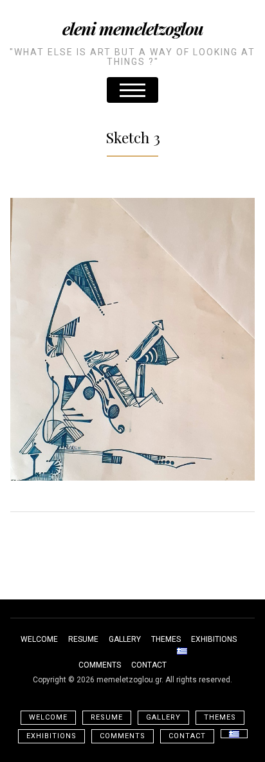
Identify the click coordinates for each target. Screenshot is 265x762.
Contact (149, 664)
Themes (166, 639)
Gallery (125, 639)
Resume (83, 639)
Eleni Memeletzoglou (132, 28)
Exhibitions (214, 639)
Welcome (39, 639)
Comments (99, 664)
